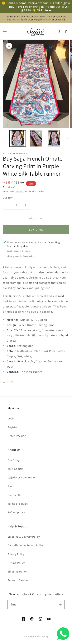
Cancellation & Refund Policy (26, 545)
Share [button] (10, 381)
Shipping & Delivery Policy (24, 536)
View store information (21, 256)
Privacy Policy (16, 554)
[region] (36, 6)
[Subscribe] (60, 604)
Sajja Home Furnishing (39, 637)
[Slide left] (4, 139)
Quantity (7, 197)
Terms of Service (18, 503)
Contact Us (14, 495)
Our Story (13, 460)
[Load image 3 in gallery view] (54, 138)
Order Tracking (17, 436)
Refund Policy (16, 563)
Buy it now (36, 229)
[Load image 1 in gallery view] (17, 138)
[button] (5, 31)
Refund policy (16, 512)
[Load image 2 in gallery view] (36, 138)
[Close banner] (68, 6)
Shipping (20, 191)
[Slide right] (68, 139)
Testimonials (15, 469)
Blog (10, 486)
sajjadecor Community (22, 477)
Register (13, 427)
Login (11, 418)
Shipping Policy (17, 571)
